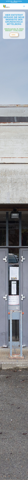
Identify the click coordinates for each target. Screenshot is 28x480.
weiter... (14, 35)
